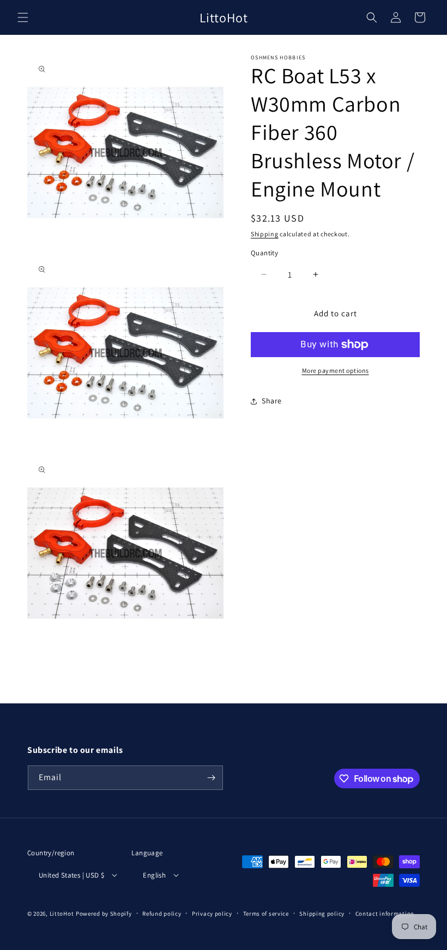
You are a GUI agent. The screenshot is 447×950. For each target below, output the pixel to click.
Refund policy (161, 913)
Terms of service (266, 913)
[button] (23, 17)
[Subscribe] (211, 777)
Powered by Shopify (104, 913)
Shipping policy (322, 913)
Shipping (265, 234)
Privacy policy (212, 913)
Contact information (384, 913)
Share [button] (272, 401)
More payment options (335, 370)
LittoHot (62, 913)
